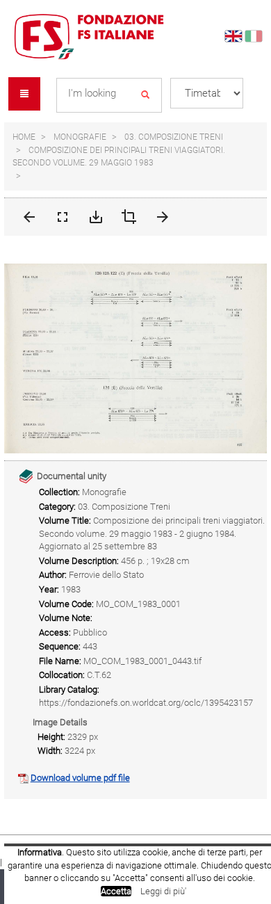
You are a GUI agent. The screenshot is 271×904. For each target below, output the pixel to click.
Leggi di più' (163, 891)
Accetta (116, 891)
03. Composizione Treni (173, 137)
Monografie (80, 137)
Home (24, 137)
